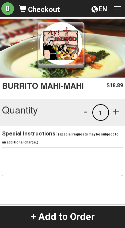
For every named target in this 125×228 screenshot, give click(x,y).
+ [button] (116, 111)
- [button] (85, 111)
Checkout (43, 9)
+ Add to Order (63, 216)
